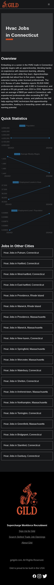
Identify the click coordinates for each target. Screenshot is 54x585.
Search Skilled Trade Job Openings (27, 537)
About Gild (27, 542)
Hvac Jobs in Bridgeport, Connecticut (22, 434)
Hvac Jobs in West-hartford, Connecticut (24, 274)
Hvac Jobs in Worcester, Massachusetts (24, 359)
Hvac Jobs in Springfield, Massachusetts (24, 349)
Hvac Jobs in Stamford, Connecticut (22, 445)
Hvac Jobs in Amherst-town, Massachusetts (26, 392)
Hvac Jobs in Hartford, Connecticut (21, 263)
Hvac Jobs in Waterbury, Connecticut (22, 370)
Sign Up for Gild (27, 531)
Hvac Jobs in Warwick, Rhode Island (22, 306)
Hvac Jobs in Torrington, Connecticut (22, 413)
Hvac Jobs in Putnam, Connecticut (21, 253)
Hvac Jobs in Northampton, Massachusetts (25, 402)
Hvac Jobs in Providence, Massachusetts (25, 317)
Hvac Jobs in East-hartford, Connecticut (24, 285)
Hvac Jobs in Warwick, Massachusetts (23, 327)
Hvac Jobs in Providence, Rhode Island (24, 295)
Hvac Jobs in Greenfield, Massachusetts (24, 424)
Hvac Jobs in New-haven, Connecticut (23, 338)
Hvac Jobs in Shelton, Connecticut (21, 381)
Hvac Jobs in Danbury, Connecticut (21, 456)
